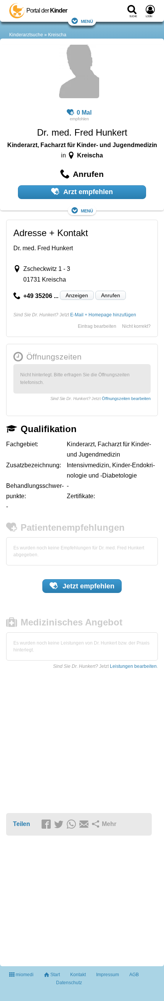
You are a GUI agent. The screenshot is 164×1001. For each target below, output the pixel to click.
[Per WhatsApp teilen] (72, 824)
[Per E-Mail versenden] (85, 824)
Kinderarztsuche (26, 34)
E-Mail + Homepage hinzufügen (103, 314)
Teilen (21, 824)
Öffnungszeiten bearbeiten (126, 398)
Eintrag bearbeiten (97, 326)
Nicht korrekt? (136, 326)
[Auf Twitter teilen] (60, 824)
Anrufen (110, 295)
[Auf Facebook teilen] (47, 824)
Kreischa (57, 34)
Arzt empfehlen (87, 192)
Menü (87, 21)
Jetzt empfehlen (87, 586)
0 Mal (84, 112)
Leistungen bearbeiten (133, 666)
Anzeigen (77, 295)
